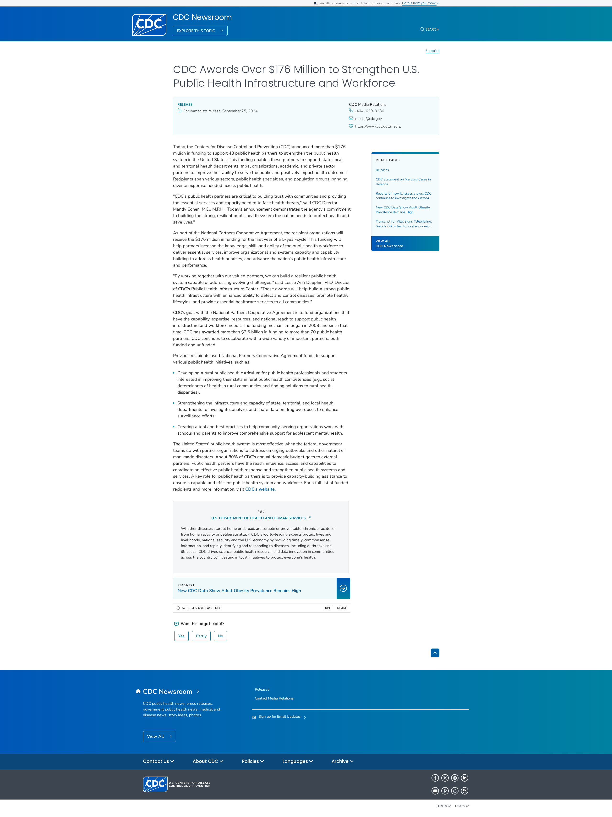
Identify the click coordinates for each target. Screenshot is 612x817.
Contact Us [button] (156, 761)
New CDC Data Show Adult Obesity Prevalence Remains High (403, 210)
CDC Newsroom (202, 17)
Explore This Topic (196, 31)
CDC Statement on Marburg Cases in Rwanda (403, 182)
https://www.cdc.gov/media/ (378, 126)
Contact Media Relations (274, 698)
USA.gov (462, 806)
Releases (382, 170)
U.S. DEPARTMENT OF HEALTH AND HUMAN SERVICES (258, 518)
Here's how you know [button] (419, 3)
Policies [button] (251, 761)
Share (342, 608)
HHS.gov (444, 806)
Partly (201, 636)
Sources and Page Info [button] (202, 608)
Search (432, 29)
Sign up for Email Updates (280, 716)
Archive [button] (341, 761)
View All (156, 736)
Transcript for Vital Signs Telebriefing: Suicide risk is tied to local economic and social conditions (404, 224)
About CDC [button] (206, 761)
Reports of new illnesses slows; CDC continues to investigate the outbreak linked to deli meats (403, 196)
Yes (181, 636)
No (220, 636)
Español (432, 50)
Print (327, 608)
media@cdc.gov (368, 118)
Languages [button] (296, 761)
